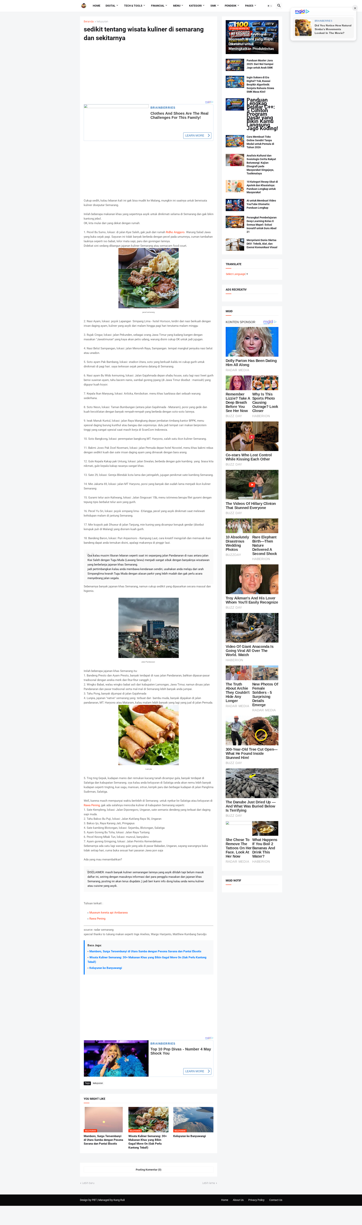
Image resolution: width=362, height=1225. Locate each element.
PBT (94, 1199)
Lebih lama (208, 1183)
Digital (110, 5)
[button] (270, 6)
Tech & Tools (133, 5)
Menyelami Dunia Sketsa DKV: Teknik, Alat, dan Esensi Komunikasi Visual (262, 244)
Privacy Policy (256, 1199)
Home (96, 5)
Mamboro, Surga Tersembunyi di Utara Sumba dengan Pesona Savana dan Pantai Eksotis (145, 951)
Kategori (195, 5)
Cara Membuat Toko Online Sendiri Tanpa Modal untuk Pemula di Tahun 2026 (260, 142)
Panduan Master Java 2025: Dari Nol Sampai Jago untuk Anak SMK (260, 64)
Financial (157, 5)
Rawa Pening (92, 805)
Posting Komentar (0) (148, 1169)
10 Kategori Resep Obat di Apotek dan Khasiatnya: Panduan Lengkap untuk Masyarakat (262, 187)
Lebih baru (88, 1183)
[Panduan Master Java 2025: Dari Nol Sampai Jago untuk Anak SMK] (235, 65)
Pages (249, 5)
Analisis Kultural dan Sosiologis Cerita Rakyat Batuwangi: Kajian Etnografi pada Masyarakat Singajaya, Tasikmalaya (261, 164)
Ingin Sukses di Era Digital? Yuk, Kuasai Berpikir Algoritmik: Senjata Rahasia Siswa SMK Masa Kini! (260, 84)
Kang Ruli (119, 1199)
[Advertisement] (148, 73)
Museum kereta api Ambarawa (108, 912)
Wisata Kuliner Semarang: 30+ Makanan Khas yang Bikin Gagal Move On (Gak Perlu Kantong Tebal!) (147, 1141)
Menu (176, 5)
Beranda (89, 21)
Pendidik (230, 5)
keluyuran (102, 21)
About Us (238, 1199)
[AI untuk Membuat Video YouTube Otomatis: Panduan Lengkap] (235, 205)
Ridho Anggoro (175, 232)
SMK (213, 5)
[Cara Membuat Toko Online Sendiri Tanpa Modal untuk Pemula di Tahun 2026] (235, 141)
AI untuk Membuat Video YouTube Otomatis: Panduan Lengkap (261, 204)
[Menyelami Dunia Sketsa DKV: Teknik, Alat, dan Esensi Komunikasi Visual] (235, 244)
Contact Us (275, 1199)
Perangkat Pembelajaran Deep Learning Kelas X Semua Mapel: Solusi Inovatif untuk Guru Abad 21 (262, 224)
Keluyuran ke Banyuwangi (105, 968)
